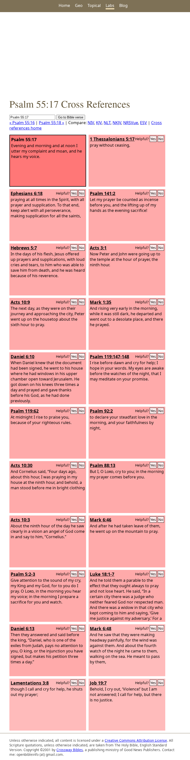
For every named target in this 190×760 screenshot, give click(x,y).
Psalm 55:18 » (51, 122)
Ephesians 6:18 (27, 193)
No (160, 138)
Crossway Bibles (69, 749)
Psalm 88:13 (102, 465)
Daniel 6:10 (22, 356)
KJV (99, 122)
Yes (153, 138)
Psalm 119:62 (25, 411)
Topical (94, 5)
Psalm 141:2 (102, 193)
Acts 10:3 (20, 520)
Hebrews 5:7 (24, 248)
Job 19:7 (98, 683)
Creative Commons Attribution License (136, 740)
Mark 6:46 (100, 520)
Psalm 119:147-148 (109, 356)
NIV (91, 122)
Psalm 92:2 (101, 411)
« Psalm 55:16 (22, 122)
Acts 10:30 (21, 465)
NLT (107, 122)
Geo (79, 5)
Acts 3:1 (98, 248)
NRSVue (130, 122)
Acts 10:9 (20, 302)
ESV (143, 122)
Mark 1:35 (100, 302)
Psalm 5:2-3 (23, 574)
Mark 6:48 (100, 628)
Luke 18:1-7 (102, 574)
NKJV (117, 122)
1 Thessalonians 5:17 (112, 139)
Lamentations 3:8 (30, 683)
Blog (123, 5)
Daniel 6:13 (22, 628)
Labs (110, 5)
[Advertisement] (95, 54)
